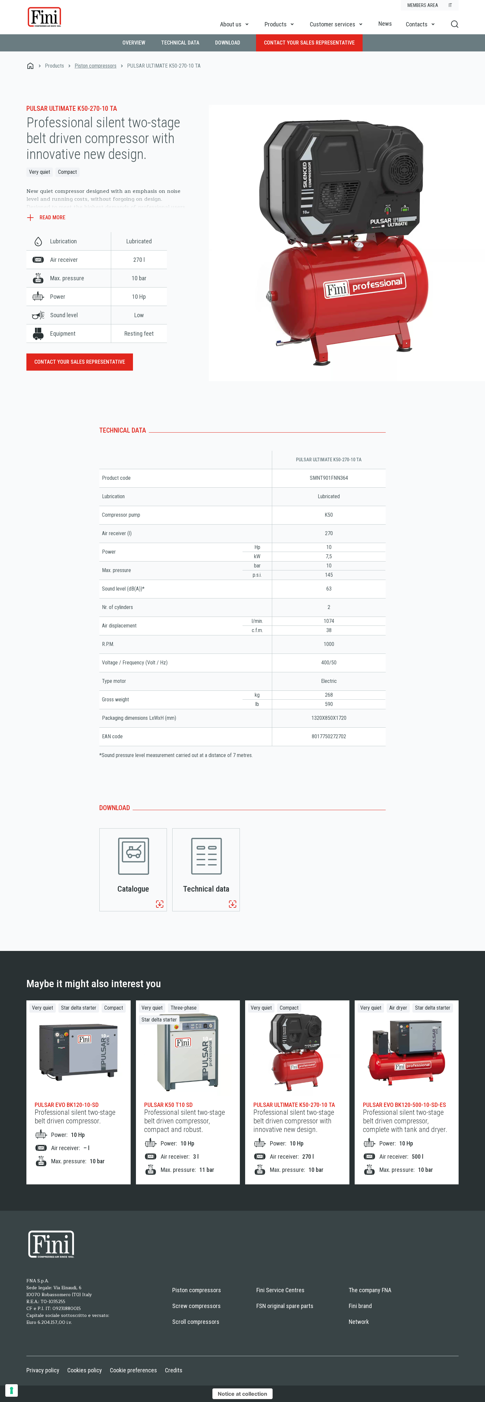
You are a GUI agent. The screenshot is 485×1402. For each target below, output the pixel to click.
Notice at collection (242, 1393)
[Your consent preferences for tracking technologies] (11, 1390)
